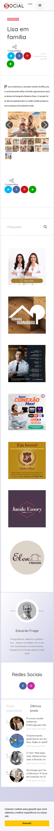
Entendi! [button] (27, 823)
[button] (10, 816)
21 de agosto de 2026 (35, 746)
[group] (27, 266)
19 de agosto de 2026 (35, 780)
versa (43, 53)
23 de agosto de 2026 (36, 729)
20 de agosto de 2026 (36, 763)
